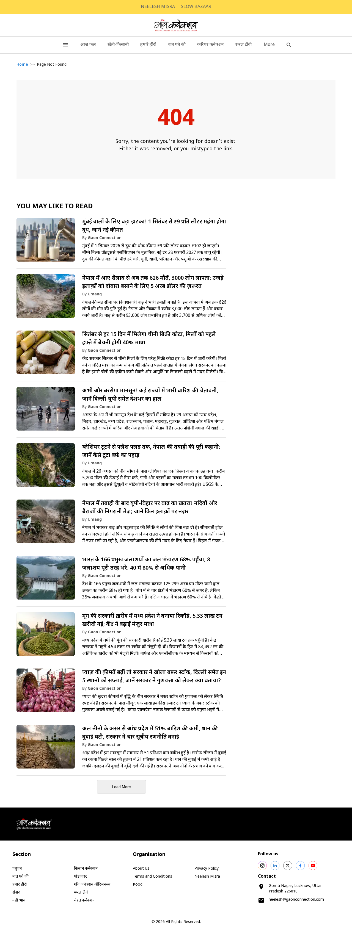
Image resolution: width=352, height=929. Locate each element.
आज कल (88, 45)
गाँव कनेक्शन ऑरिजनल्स (92, 884)
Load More (121, 786)
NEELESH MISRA (158, 7)
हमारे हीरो (148, 45)
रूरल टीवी (243, 45)
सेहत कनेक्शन (84, 900)
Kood (137, 884)
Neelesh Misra (207, 876)
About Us (141, 868)
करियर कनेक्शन (210, 45)
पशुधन (17, 868)
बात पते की (177, 45)
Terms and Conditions (152, 876)
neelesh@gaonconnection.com (296, 899)
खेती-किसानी (118, 45)
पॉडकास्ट (80, 876)
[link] (121, 242)
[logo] (176, 25)
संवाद (16, 892)
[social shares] (262, 865)
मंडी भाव (18, 900)
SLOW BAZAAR (196, 7)
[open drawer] (66, 45)
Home (22, 64)
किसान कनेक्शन (86, 868)
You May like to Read (54, 206)
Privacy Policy (206, 868)
